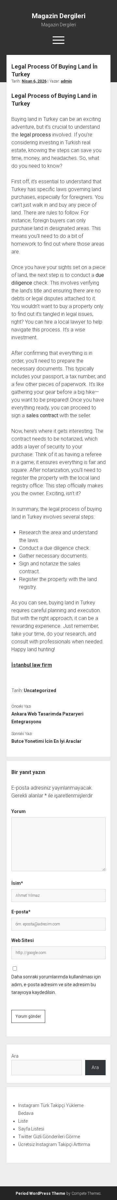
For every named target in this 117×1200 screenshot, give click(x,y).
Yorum (18, 811)
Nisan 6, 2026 (34, 81)
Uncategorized (40, 690)
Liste (23, 1121)
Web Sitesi (22, 940)
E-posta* (21, 911)
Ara (15, 1056)
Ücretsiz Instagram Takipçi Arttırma (54, 1144)
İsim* (17, 883)
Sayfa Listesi (31, 1128)
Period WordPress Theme (40, 1193)
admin (66, 81)
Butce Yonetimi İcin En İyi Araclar (46, 741)
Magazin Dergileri (58, 16)
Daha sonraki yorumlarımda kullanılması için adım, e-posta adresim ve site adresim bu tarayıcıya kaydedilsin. (56, 984)
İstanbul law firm (31, 665)
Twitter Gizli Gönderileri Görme (49, 1136)
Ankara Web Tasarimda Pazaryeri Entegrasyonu (47, 717)
